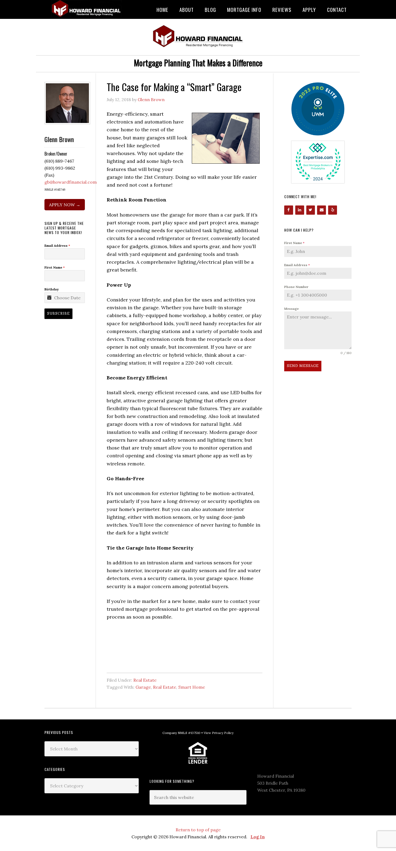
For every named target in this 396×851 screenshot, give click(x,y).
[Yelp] (332, 210)
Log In (258, 836)
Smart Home (191, 687)
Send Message (303, 365)
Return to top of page (198, 829)
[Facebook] (288, 210)
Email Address (297, 265)
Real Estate (145, 680)
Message (291, 309)
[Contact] (321, 210)
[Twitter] (310, 210)
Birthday (51, 289)
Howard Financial (87, 9)
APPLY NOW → (64, 204)
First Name (294, 243)
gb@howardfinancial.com (70, 182)
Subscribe (58, 313)
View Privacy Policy (219, 733)
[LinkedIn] (299, 210)
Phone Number (296, 287)
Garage (143, 687)
